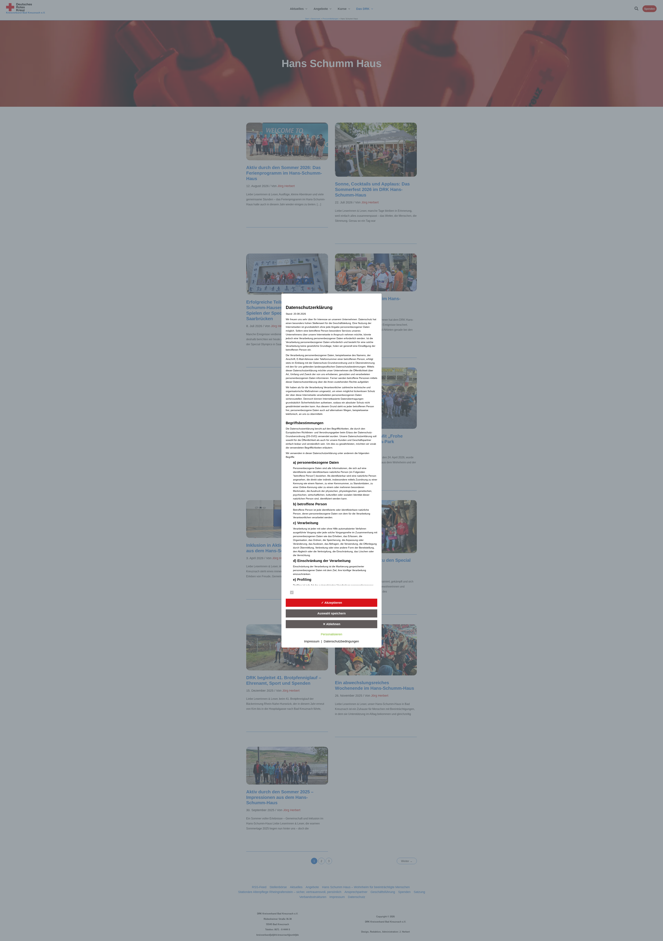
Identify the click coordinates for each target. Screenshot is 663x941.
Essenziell (302, 593)
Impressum (311, 641)
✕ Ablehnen (331, 624)
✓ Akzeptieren (331, 602)
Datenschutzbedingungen (341, 641)
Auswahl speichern (331, 613)
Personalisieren (331, 634)
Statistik (347, 593)
